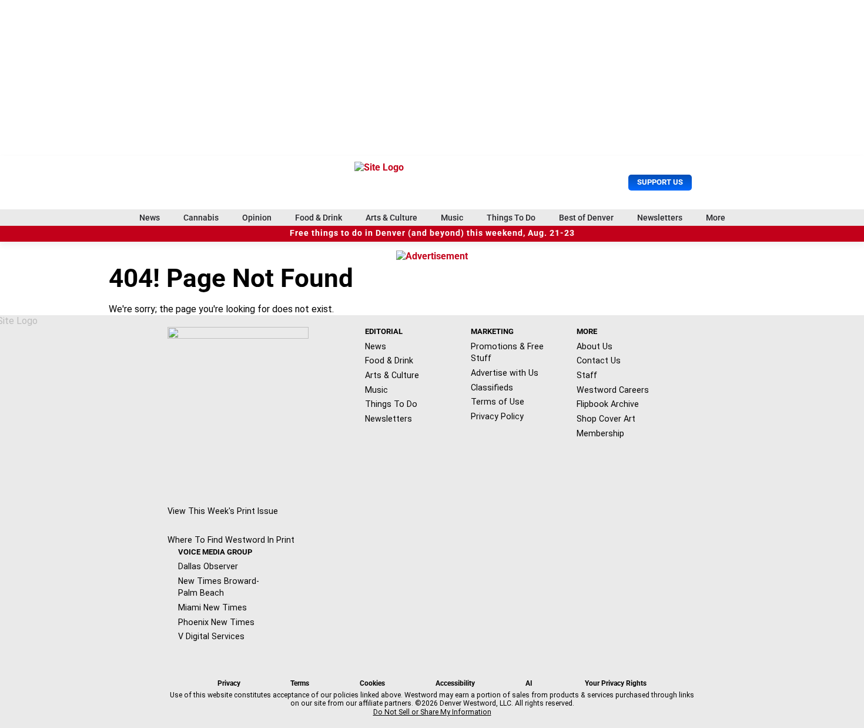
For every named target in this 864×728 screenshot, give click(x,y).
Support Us (660, 182)
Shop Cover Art (606, 418)
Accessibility (455, 683)
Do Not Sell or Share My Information (432, 712)
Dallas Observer (208, 566)
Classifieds (492, 387)
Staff (587, 375)
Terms (299, 683)
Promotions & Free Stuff (507, 352)
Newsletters (659, 217)
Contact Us (599, 360)
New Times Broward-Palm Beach (218, 587)
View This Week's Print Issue (223, 511)
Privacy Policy (497, 416)
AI (529, 683)
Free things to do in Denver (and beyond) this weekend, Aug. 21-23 (432, 233)
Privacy (228, 683)
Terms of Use (497, 401)
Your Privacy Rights (616, 683)
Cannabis (201, 217)
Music (452, 217)
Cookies (372, 683)
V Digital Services (211, 636)
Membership (600, 433)
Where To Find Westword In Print (231, 540)
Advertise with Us (504, 373)
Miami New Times (212, 607)
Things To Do (511, 217)
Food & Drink (318, 217)
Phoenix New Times (216, 622)
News (149, 217)
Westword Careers (613, 390)
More (715, 217)
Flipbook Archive (608, 404)
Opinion (257, 217)
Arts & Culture (391, 217)
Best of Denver (586, 217)
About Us (594, 346)
